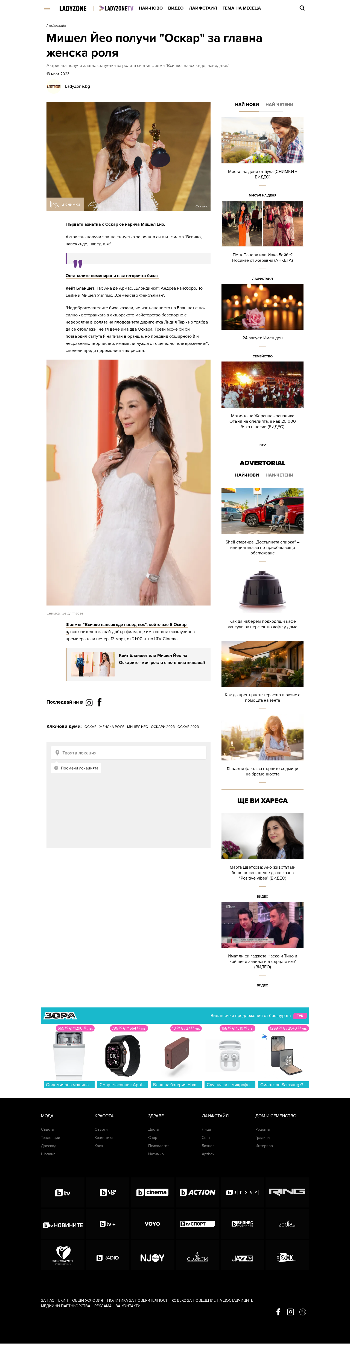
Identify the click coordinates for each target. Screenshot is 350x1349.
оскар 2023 (188, 727)
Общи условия (87, 1300)
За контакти (128, 1306)
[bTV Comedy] (107, 1192)
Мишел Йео (137, 727)
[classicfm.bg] (197, 1255)
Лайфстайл (203, 8)
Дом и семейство (275, 1116)
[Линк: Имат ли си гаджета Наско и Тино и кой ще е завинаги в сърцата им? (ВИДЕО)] (262, 946)
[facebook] (278, 1312)
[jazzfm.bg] (242, 1255)
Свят (206, 1137)
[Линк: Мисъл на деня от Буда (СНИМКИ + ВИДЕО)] (262, 159)
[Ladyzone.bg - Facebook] (99, 714)
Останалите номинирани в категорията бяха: (112, 275)
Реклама (103, 1306)
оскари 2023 (163, 727)
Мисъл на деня (262, 195)
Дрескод (48, 1146)
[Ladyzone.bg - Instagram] (89, 702)
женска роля (111, 727)
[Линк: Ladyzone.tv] (116, 8)
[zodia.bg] (287, 1224)
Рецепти (262, 1129)
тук (300, 1016)
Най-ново (151, 8)
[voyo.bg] (152, 1224)
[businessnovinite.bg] (242, 1224)
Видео (175, 8)
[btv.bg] (62, 1192)
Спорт (153, 1137)
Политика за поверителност (137, 1300)
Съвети (47, 1129)
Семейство (263, 356)
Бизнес (208, 1146)
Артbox (208, 1154)
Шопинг (48, 1154)
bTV (262, 445)
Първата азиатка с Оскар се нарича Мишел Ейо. (115, 224)
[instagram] (290, 1312)
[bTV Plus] (107, 1224)
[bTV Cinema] (152, 1192)
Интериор (264, 1146)
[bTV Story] (242, 1192)
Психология (159, 1146)
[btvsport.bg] (197, 1224)
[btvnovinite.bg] (62, 1224)
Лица (206, 1129)
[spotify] (302, 1312)
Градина (262, 1137)
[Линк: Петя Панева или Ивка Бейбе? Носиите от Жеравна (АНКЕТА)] (262, 242)
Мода (47, 1116)
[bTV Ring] (287, 1192)
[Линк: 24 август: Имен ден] (262, 323)
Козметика (104, 1137)
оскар (90, 727)
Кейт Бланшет (80, 288)
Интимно (156, 1154)
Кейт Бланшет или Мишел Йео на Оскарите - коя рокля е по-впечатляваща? (162, 659)
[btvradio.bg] (107, 1255)
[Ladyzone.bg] (78, 8)
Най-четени (279, 104)
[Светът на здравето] (62, 1255)
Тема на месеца (242, 8)
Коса (99, 1146)
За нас (47, 1300)
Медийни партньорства (65, 1306)
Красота (104, 1116)
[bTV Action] (197, 1192)
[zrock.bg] (287, 1255)
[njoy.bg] (152, 1255)
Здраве (156, 1116)
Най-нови (247, 104)
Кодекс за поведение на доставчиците (212, 1300)
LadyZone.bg (77, 86)
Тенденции (50, 1137)
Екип (63, 1300)
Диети (153, 1129)
